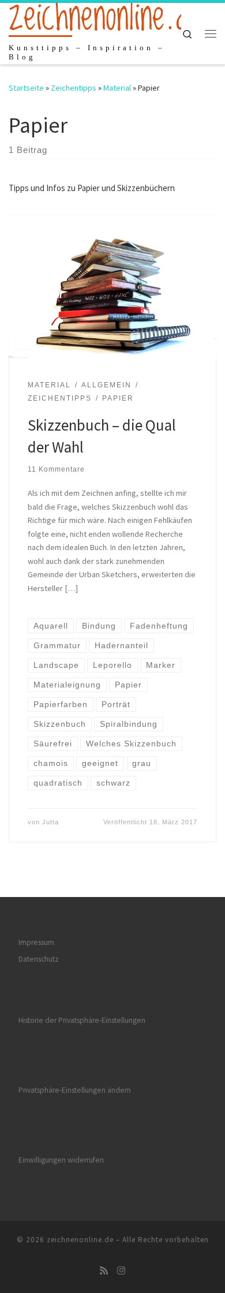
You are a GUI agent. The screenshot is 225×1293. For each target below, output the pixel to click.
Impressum (36, 942)
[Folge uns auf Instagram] (121, 1271)
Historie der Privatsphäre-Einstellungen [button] (81, 1020)
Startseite (26, 88)
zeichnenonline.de (80, 1240)
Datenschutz (38, 959)
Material (117, 88)
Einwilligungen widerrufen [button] (61, 1160)
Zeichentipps (73, 88)
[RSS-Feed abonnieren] (104, 1271)
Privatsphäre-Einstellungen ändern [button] (74, 1090)
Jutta (50, 822)
